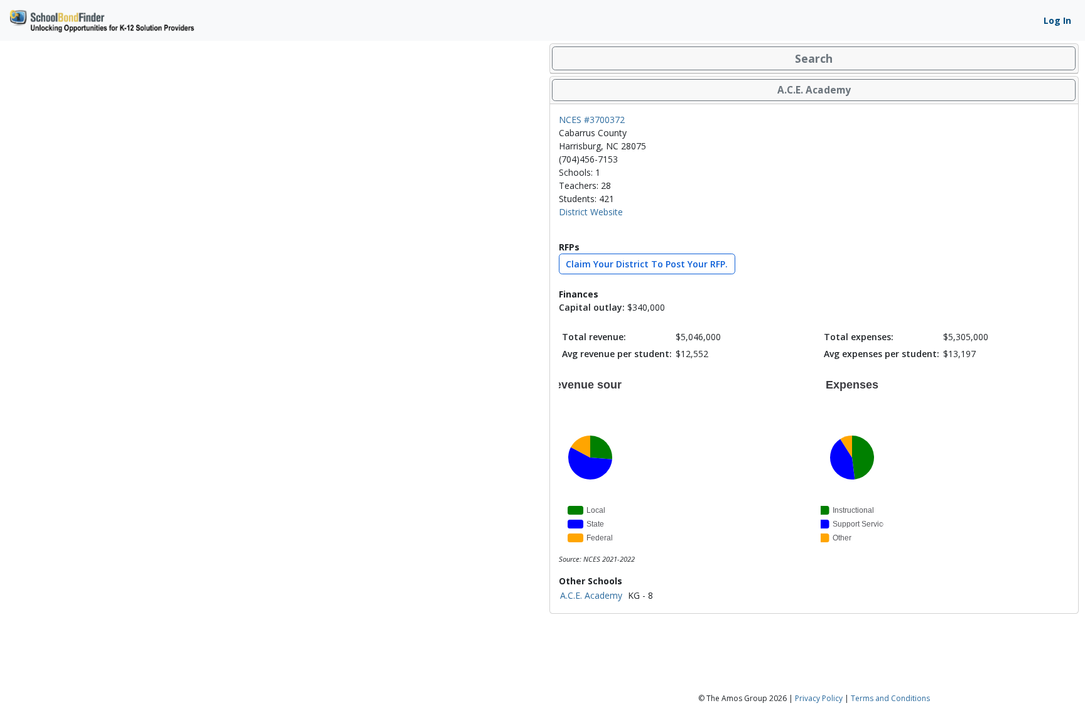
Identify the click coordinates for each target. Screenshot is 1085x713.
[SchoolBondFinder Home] (101, 19)
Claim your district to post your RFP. (647, 264)
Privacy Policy (819, 698)
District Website (591, 212)
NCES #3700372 (592, 120)
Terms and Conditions (890, 698)
